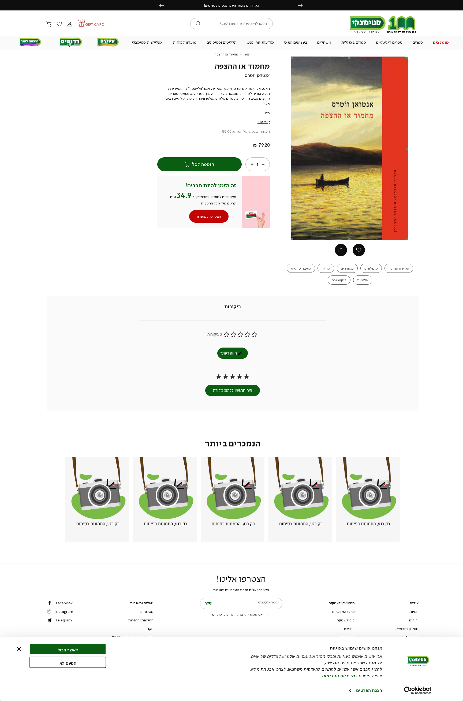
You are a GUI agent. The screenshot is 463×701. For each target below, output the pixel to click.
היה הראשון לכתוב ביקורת (232, 390)
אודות (414, 603)
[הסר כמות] (263, 164)
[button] (441, 43)
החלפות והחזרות (141, 620)
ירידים (414, 620)
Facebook (64, 603)
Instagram (64, 611)
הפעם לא (67, 663)
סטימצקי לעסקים (342, 603)
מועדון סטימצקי (406, 628)
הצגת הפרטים (369, 690)
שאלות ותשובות (142, 603)
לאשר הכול (68, 650)
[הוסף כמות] (252, 164)
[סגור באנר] (19, 649)
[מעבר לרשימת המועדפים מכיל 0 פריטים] (59, 24)
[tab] (232, 306)
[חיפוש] (198, 23)
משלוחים (147, 611)
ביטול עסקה (346, 620)
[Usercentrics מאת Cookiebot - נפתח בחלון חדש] (417, 691)
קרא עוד (263, 121)
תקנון (149, 628)
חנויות (414, 611)
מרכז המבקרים (343, 611)
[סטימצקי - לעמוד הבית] (383, 32)
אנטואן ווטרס (257, 75)
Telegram (63, 620)
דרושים (349, 628)
